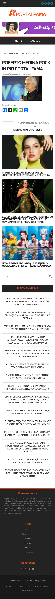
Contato (27, 548)
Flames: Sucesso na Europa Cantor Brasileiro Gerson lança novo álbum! (27, 387)
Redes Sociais (27, 552)
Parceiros (27, 539)
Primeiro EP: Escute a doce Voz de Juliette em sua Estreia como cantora (26, 174)
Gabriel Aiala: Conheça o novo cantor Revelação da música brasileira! (27, 376)
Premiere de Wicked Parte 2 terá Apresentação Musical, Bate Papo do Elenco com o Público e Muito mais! (27, 340)
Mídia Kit (27, 543)
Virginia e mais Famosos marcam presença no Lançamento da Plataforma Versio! (27, 327)
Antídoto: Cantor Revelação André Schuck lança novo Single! (27, 461)
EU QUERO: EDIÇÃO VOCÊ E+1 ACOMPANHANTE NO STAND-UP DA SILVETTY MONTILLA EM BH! (28, 422)
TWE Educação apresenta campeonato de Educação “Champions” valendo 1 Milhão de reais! (28, 315)
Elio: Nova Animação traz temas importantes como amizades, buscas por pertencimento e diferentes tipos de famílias (27, 447)
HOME (18, 40)
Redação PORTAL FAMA (12, 74)
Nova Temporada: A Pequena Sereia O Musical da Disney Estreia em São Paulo (26, 264)
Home (4, 54)
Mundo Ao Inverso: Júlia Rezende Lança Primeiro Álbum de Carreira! (28, 412)
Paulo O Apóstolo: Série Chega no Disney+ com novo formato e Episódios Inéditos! (27, 433)
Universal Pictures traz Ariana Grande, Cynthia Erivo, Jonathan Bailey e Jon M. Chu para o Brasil (27, 353)
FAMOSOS (34, 40)
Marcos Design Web (36, 580)
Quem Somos (27, 534)
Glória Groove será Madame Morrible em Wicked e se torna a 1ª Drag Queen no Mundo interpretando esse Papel (27, 219)
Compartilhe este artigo (33, 122)
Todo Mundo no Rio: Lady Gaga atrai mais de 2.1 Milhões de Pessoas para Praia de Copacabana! (27, 473)
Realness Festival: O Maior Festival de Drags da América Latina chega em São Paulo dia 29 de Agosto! (27, 301)
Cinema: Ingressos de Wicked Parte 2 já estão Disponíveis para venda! (27, 366)
